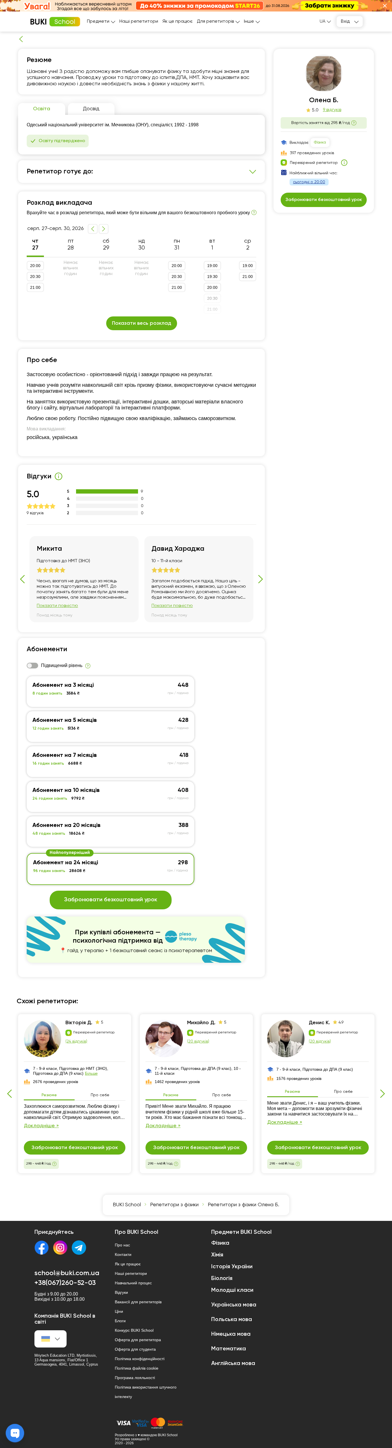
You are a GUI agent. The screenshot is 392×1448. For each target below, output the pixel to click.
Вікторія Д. (78, 1022)
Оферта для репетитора (138, 1339)
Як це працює (177, 21)
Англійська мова (233, 1363)
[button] (384, 5)
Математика (228, 1349)
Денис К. (319, 1022)
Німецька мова (231, 1334)
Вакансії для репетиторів (138, 1302)
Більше (91, 1073)
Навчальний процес (133, 1283)
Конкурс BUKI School (134, 1330)
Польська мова (231, 1320)
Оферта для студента (135, 1349)
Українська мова (233, 1305)
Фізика (320, 142)
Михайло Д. (201, 1022)
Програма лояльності (135, 1377)
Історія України (232, 1267)
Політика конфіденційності (139, 1358)
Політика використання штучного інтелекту (145, 1392)
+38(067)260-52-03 (65, 1282)
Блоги (120, 1321)
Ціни (119, 1311)
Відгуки (121, 1292)
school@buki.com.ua (66, 1273)
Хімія (217, 1255)
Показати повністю (57, 606)
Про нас (122, 1245)
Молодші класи (232, 1290)
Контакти (123, 1254)
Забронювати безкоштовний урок (110, 900)
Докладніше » (41, 1125)
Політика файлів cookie (136, 1368)
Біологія (221, 1278)
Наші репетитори (138, 21)
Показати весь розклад (141, 323)
